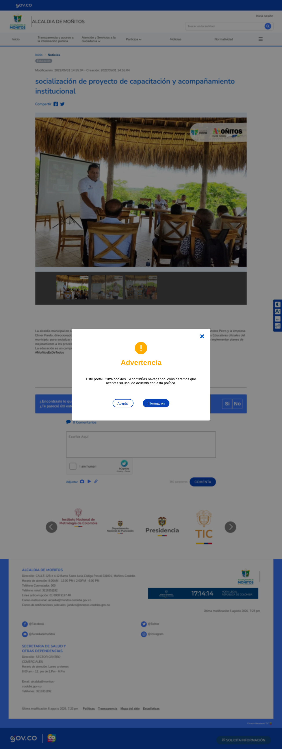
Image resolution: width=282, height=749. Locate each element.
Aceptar (123, 403)
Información (156, 403)
